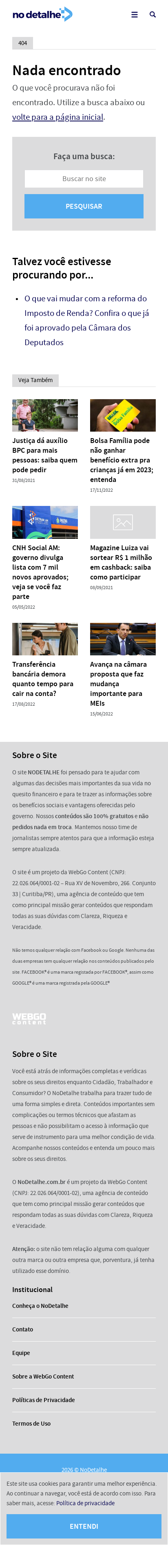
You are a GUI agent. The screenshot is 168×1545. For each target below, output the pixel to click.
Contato (22, 1329)
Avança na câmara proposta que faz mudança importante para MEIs (118, 683)
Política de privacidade (85, 1503)
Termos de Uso (31, 1424)
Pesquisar (84, 206)
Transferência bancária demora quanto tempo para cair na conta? (42, 678)
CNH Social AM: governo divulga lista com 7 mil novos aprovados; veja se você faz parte (40, 572)
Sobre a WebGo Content (43, 1376)
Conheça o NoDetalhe (40, 1306)
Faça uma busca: (84, 156)
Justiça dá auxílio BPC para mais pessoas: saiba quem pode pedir (44, 455)
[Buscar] (153, 14)
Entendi (84, 1526)
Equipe (21, 1353)
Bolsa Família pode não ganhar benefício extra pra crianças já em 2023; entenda (121, 460)
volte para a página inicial (57, 117)
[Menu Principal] (134, 14)
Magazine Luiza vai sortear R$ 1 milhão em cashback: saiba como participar (121, 562)
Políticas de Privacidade (43, 1400)
